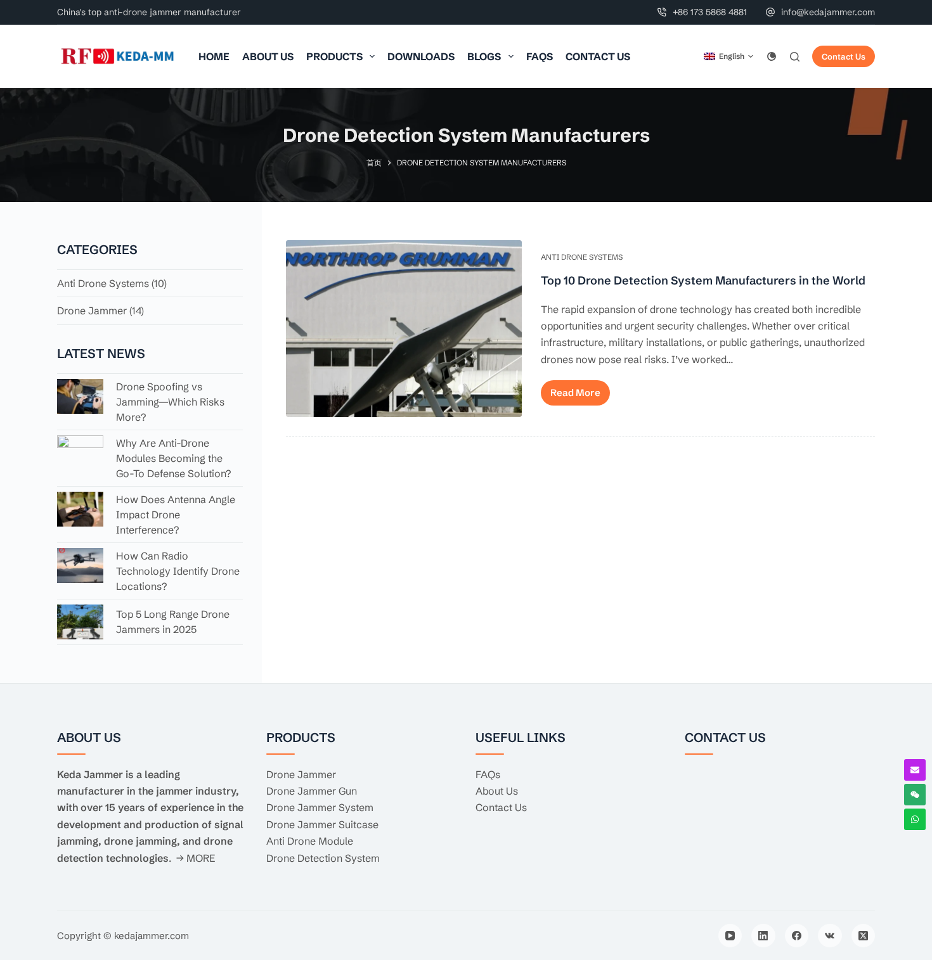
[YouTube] (730, 936)
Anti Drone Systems (582, 257)
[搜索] (794, 56)
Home (214, 56)
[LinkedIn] (763, 936)
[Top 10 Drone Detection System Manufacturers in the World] (404, 328)
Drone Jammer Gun (311, 790)
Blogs (484, 56)
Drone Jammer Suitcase (322, 824)
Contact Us (598, 56)
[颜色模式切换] (771, 56)
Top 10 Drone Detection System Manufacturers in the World (703, 280)
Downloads (421, 56)
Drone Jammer (92, 310)
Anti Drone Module (309, 841)
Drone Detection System (323, 858)
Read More (575, 393)
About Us (268, 56)
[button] (728, 56)
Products (334, 56)
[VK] (830, 936)
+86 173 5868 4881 (710, 12)
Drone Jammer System (319, 807)
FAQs (539, 56)
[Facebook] (797, 936)
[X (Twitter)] (863, 936)
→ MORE (195, 858)
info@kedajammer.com (828, 12)
